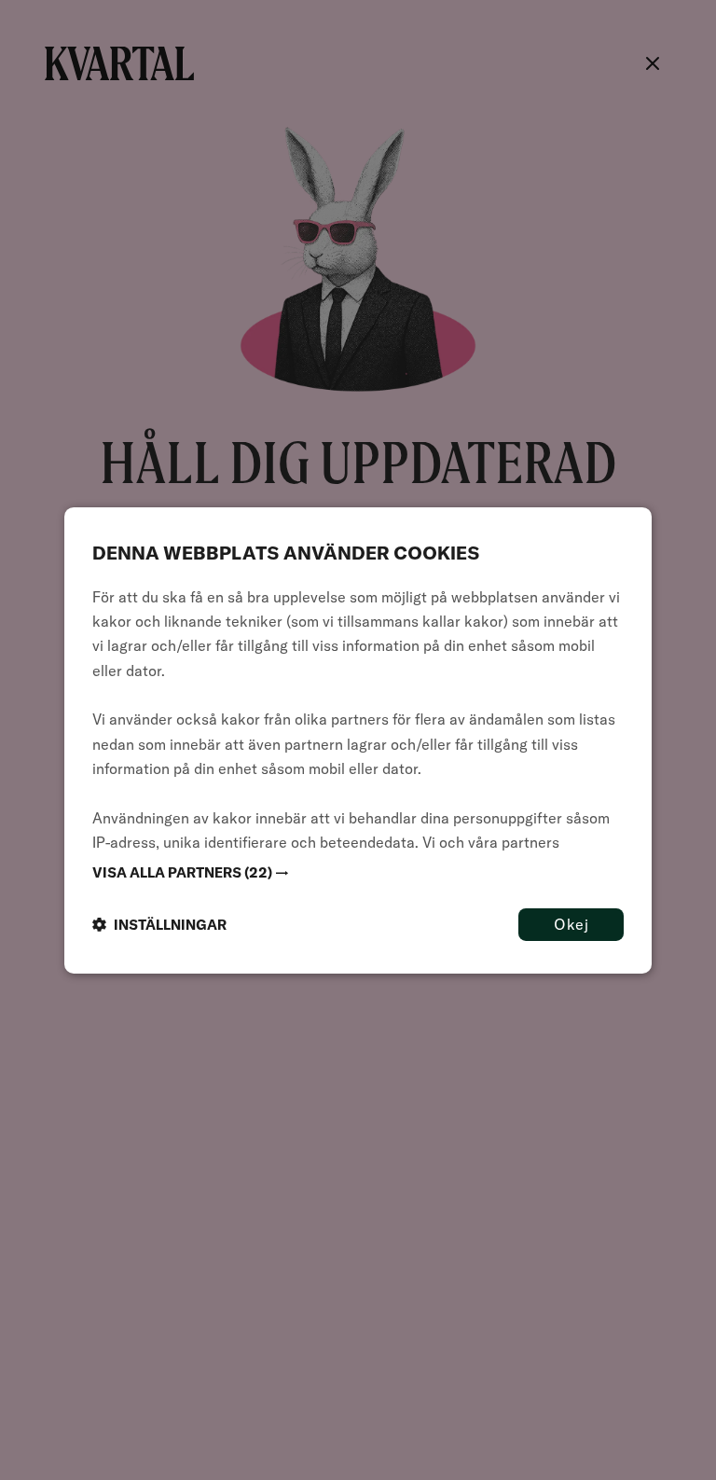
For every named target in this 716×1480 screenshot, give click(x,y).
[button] (358, 872)
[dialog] (358, 739)
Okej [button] (571, 923)
